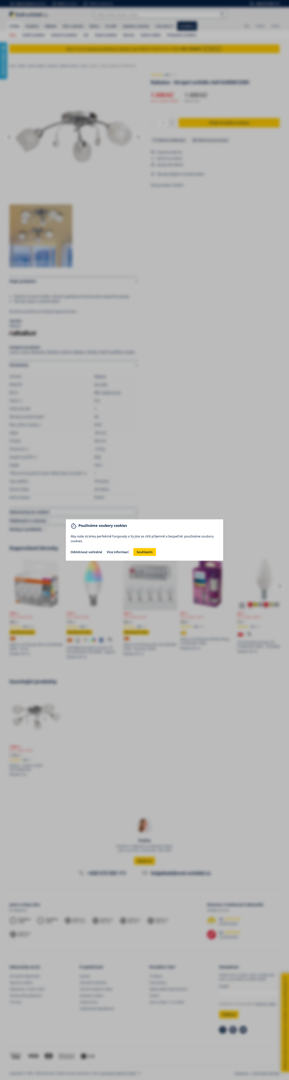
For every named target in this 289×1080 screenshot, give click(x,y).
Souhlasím (145, 552)
